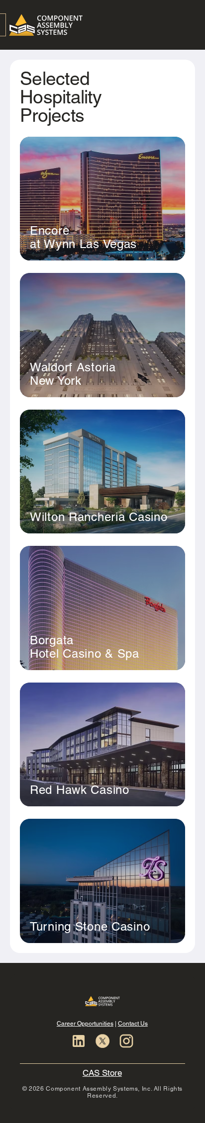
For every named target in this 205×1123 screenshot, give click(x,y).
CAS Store (102, 1073)
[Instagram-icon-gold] (126, 1041)
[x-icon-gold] (102, 1041)
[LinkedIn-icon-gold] (79, 1041)
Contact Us (133, 1023)
